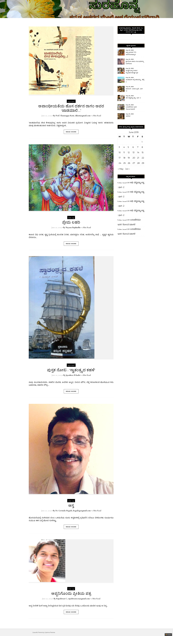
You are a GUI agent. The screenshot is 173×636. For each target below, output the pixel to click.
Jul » (127, 169)
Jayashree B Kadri (73, 375)
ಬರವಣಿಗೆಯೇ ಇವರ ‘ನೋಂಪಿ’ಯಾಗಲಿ (131, 108)
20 (134, 158)
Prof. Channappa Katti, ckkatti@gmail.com (73, 115)
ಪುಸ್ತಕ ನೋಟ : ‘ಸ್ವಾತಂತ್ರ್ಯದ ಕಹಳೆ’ (71, 370)
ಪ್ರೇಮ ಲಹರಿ (71, 222)
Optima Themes (50, 632)
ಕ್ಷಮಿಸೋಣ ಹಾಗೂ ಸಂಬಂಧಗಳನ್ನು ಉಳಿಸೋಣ (135, 62)
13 (133, 152)
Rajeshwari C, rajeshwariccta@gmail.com (73, 598)
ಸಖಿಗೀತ (128, 116)
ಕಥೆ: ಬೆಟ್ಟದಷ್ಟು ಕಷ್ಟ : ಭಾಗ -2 (133, 98)
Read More (71, 132)
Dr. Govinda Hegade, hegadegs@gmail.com (73, 510)
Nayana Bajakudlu (73, 227)
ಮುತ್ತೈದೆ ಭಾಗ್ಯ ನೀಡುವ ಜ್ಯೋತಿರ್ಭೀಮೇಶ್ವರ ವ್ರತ (132, 72)
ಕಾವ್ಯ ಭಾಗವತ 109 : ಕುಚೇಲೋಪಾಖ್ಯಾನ (131, 53)
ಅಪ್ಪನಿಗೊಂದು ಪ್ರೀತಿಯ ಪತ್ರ (71, 593)
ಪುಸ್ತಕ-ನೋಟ (71, 101)
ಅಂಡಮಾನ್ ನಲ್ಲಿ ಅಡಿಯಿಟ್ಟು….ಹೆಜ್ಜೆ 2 (135, 81)
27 (134, 163)
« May (120, 169)
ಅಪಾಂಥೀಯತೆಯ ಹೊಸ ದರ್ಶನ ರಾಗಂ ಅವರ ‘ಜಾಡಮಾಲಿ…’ (71, 108)
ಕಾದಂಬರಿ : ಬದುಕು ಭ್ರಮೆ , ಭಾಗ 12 (134, 90)
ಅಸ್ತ (71, 505)
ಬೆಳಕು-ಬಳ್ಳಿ (71, 217)
